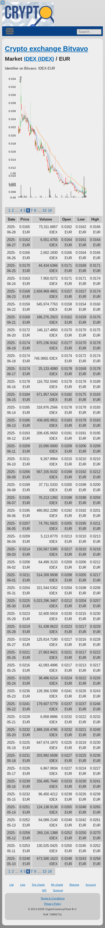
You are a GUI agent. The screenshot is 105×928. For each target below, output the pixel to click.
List (11, 884)
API (44, 890)
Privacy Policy (52, 903)
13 (44, 210)
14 (50, 210)
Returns (74, 884)
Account (91, 884)
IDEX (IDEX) (39, 59)
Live (22, 884)
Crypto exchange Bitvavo (46, 49)
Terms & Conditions (53, 898)
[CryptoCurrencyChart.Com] (28, 14)
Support (58, 890)
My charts (57, 884)
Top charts (38, 884)
